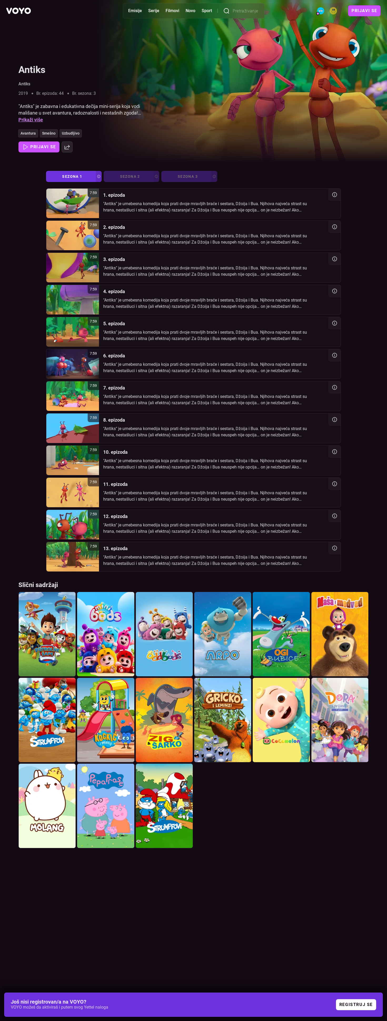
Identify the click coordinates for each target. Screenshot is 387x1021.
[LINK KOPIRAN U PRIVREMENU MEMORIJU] (67, 146)
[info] (334, 195)
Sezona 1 (72, 176)
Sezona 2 (130, 176)
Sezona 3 (188, 176)
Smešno (49, 133)
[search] (228, 11)
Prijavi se (364, 10)
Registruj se (356, 1004)
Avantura (28, 133)
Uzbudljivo (71, 133)
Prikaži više (30, 119)
